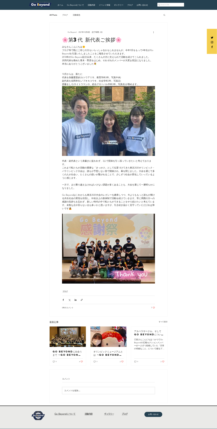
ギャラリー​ (109, 414)
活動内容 (89, 414)
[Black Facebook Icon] (212, 46)
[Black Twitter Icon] (212, 37)
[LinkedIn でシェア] (75, 300)
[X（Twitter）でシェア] (69, 300)
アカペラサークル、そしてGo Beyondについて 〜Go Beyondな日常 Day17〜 (148, 333)
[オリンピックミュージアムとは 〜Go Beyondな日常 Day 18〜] (108, 337)
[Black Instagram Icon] (212, 42)
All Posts (53, 15)
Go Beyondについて (65, 414)
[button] (164, 15)
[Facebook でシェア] (63, 300)
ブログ (65, 15)
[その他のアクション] (153, 32)
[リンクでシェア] (81, 300)
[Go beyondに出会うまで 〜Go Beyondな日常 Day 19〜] (68, 337)
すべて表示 (163, 322)
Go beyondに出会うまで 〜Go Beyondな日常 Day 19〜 (67, 353)
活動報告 (76, 15)
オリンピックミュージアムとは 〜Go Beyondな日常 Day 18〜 (108, 353)
